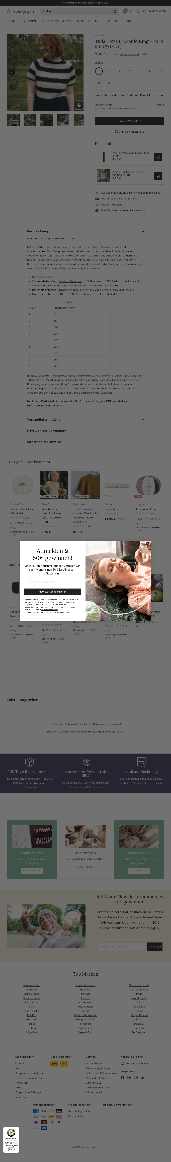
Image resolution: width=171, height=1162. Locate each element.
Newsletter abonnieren (52, 592)
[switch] (11, 1149)
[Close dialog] (147, 544)
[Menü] (17, 1129)
